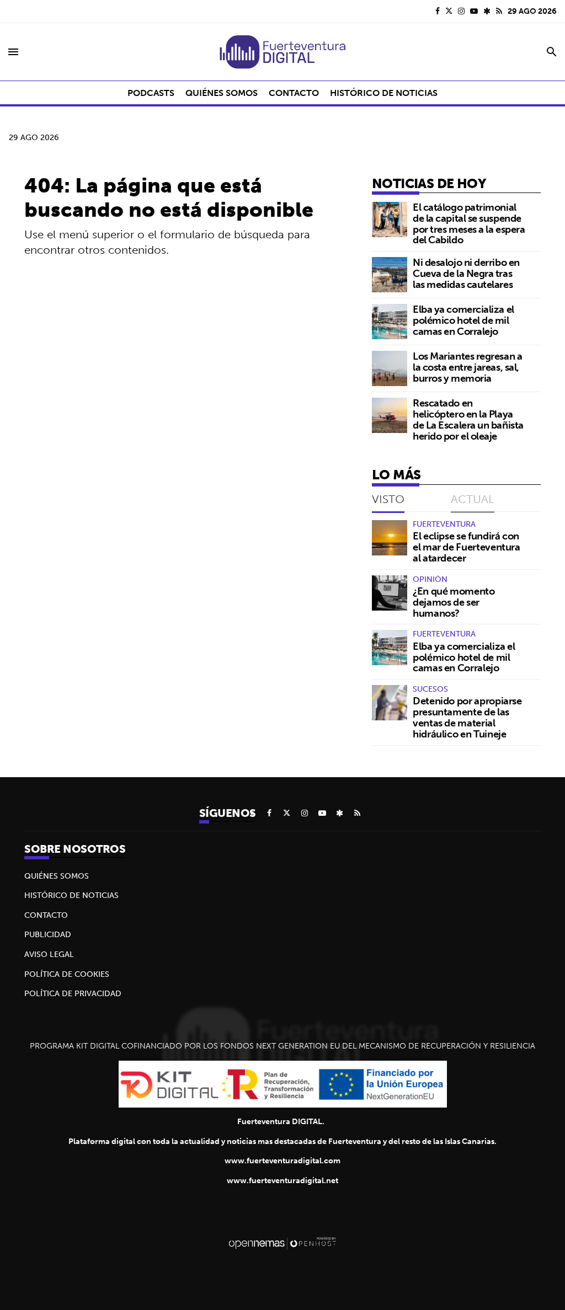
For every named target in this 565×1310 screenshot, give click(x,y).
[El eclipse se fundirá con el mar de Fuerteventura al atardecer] (389, 537)
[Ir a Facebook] (437, 11)
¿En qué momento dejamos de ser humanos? (454, 602)
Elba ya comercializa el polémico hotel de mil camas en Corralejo (463, 320)
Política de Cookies (66, 974)
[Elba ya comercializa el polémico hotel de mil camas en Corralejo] (389, 321)
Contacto (46, 915)
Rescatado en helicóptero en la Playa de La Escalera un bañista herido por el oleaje (468, 419)
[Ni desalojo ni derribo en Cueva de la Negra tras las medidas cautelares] (389, 274)
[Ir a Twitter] (448, 11)
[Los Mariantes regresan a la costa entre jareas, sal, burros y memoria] (389, 368)
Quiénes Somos (56, 876)
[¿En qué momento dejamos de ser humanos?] (389, 593)
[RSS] (499, 11)
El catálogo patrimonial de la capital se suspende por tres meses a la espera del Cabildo (469, 223)
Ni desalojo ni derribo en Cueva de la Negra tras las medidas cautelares (466, 273)
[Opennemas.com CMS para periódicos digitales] (282, 1242)
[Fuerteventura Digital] (282, 51)
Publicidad (47, 934)
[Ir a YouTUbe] (474, 11)
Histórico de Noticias (71, 895)
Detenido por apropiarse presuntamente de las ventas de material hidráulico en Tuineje (467, 717)
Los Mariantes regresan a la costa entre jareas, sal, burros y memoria (467, 367)
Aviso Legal (49, 954)
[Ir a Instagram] (461, 11)
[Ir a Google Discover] (487, 11)
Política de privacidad (72, 993)
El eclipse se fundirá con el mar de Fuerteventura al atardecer (466, 546)
